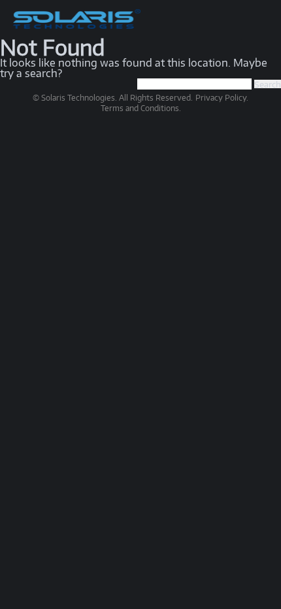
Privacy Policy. (221, 98)
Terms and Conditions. (141, 108)
